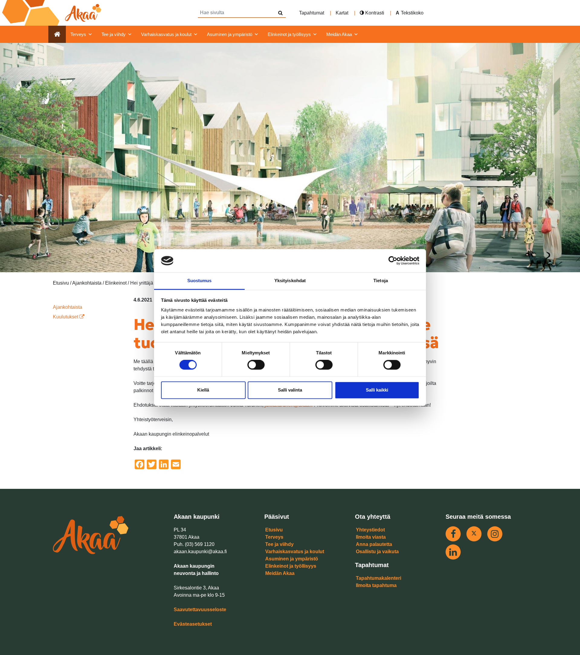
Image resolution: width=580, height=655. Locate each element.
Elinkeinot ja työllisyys (289, 34)
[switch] (256, 365)
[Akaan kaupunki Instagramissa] (494, 533)
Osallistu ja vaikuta (377, 551)
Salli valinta (290, 389)
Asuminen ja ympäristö (229, 34)
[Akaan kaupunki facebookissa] (453, 533)
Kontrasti (374, 12)
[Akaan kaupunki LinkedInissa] (453, 552)
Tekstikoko (412, 12)
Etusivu (274, 529)
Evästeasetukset (193, 624)
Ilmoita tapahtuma (376, 585)
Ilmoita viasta (371, 537)
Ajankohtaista (67, 307)
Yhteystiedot (370, 529)
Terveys (78, 34)
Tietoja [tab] (380, 280)
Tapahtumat (311, 12)
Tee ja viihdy (114, 34)
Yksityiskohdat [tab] (290, 280)
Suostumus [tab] (199, 280)
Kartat (342, 12)
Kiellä (203, 389)
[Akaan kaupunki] (53, 13)
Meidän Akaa (339, 34)
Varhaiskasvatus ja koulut (166, 34)
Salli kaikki (377, 389)
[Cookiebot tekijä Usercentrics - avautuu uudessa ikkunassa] (392, 260)
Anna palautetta (374, 544)
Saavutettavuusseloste (200, 609)
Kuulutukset (66, 316)
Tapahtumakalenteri (378, 578)
